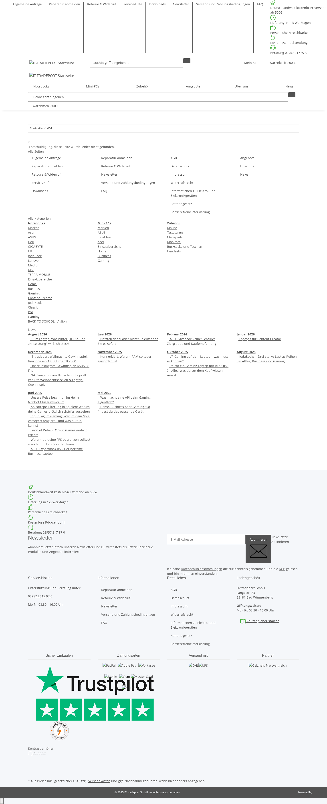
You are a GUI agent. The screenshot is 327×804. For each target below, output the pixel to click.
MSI (31, 270)
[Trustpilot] (59, 692)
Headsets (174, 251)
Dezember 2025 (40, 352)
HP (30, 251)
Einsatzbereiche (40, 279)
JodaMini (104, 237)
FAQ (260, 4)
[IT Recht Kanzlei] (59, 731)
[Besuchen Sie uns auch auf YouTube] (31, 767)
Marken (33, 228)
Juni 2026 (105, 334)
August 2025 (246, 352)
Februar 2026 (177, 334)
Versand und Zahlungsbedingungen (223, 4)
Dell (31, 242)
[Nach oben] (2, 801)
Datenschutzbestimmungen (201, 569)
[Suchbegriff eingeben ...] (186, 60)
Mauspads (175, 237)
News (289, 86)
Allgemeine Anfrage (27, 4)
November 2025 (110, 352)
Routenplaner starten (262, 621)
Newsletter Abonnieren (280, 539)
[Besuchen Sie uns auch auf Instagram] (31, 762)
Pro (30, 312)
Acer (31, 232)
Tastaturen (175, 232)
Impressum (179, 174)
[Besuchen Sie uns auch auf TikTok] (31, 772)
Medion (33, 265)
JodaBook (35, 256)
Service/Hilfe (132, 4)
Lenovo (33, 260)
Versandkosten (99, 781)
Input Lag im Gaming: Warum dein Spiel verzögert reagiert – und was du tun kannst (59, 421)
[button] (253, 62)
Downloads (157, 4)
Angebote (193, 86)
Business (34, 288)
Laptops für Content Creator (259, 339)
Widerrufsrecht (182, 183)
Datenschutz (180, 166)
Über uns (247, 166)
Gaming (34, 293)
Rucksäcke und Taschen (184, 246)
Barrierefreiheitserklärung (190, 212)
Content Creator (40, 298)
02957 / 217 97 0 (40, 596)
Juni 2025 (35, 393)
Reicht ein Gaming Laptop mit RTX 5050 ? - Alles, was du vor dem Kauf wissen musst (197, 370)
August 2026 (37, 334)
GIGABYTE (35, 246)
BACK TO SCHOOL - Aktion (47, 321)
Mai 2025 (104, 393)
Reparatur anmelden (64, 4)
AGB (174, 158)
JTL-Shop (318, 792)
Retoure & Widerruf (101, 4)
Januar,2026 (246, 334)
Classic (33, 307)
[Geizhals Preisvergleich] (268, 669)
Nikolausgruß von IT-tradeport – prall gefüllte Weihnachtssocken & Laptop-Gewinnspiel (57, 380)
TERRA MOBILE (39, 274)
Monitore (174, 242)
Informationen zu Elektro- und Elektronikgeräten (193, 193)
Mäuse (172, 228)
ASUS (32, 237)
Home (32, 284)
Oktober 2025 (177, 352)
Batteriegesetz (181, 204)
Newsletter (181, 4)
